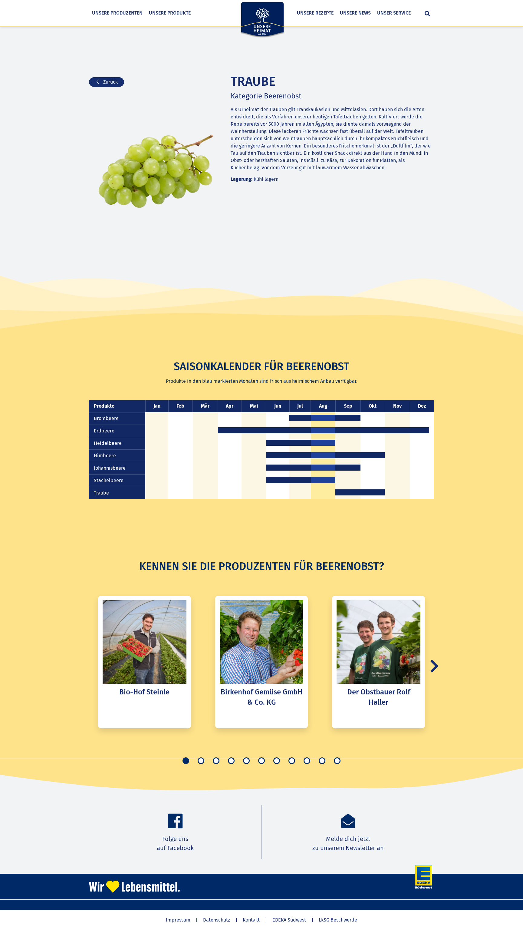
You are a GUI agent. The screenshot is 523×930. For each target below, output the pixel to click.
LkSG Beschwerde (338, 920)
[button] (434, 666)
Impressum (178, 920)
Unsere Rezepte (315, 13)
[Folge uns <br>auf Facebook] (175, 821)
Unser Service (394, 13)
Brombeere (106, 418)
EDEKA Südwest (289, 920)
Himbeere (105, 455)
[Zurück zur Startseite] (262, 23)
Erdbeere (104, 431)
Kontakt (251, 920)
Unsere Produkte (170, 13)
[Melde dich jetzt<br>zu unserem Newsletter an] (348, 821)
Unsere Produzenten (117, 13)
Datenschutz (216, 920)
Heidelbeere (108, 443)
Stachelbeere (108, 480)
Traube (101, 493)
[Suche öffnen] (427, 13)
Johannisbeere (110, 468)
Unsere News (355, 13)
